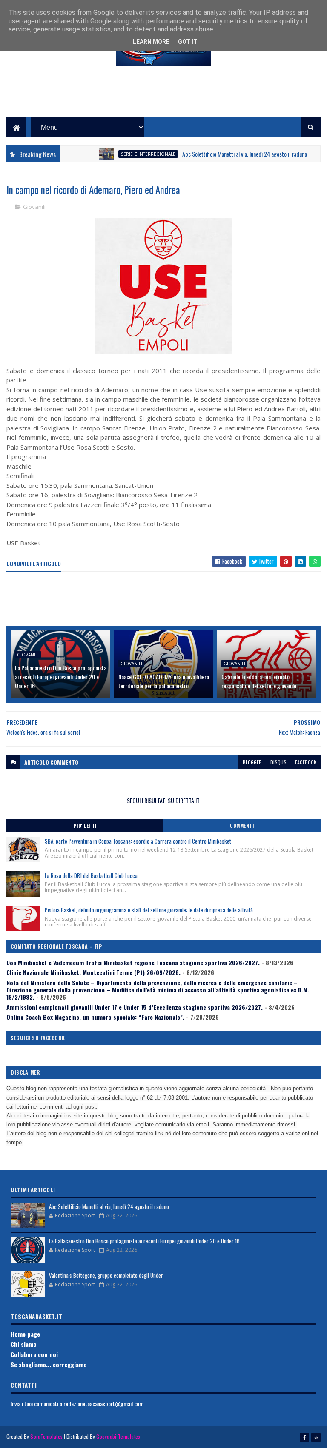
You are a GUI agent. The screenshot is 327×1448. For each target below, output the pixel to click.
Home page (25, 1333)
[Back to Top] (316, 1437)
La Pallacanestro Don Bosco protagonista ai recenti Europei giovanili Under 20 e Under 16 (60, 676)
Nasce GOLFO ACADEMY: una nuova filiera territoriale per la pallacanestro (163, 681)
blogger (252, 762)
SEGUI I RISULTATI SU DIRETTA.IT (163, 800)
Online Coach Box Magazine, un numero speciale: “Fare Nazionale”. (95, 1016)
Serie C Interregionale (130, 154)
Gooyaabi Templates (118, 1436)
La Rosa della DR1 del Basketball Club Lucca (91, 875)
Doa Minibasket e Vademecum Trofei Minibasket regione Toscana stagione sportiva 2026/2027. (133, 962)
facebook (305, 762)
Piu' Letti (85, 825)
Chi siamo (24, 1344)
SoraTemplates (46, 1436)
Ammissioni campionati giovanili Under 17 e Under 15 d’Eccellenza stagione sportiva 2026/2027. (134, 1007)
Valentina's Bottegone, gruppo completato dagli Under (106, 1275)
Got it (188, 41)
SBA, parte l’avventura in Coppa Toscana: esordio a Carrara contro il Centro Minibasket (138, 841)
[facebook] (304, 1437)
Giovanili (34, 207)
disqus (278, 762)
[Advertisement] (163, 98)
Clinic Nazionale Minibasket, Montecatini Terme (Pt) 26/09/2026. (93, 972)
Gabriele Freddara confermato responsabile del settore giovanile (258, 681)
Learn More (151, 41)
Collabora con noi (34, 1354)
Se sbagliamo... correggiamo (49, 1364)
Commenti (242, 825)
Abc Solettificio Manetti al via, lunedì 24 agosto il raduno (227, 153)
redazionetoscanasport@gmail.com (103, 1403)
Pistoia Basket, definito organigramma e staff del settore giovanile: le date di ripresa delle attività (149, 910)
